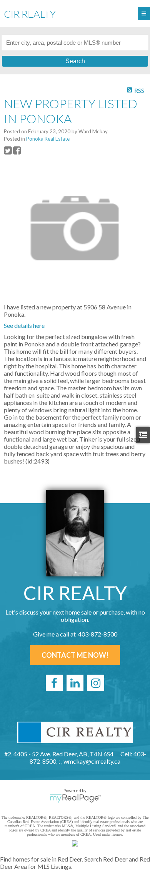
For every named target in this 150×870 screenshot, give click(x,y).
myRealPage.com (75, 798)
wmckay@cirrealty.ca (91, 761)
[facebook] (54, 683)
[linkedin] (75, 683)
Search (75, 61)
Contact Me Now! (75, 655)
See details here (24, 325)
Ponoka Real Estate (48, 139)
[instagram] (95, 683)
